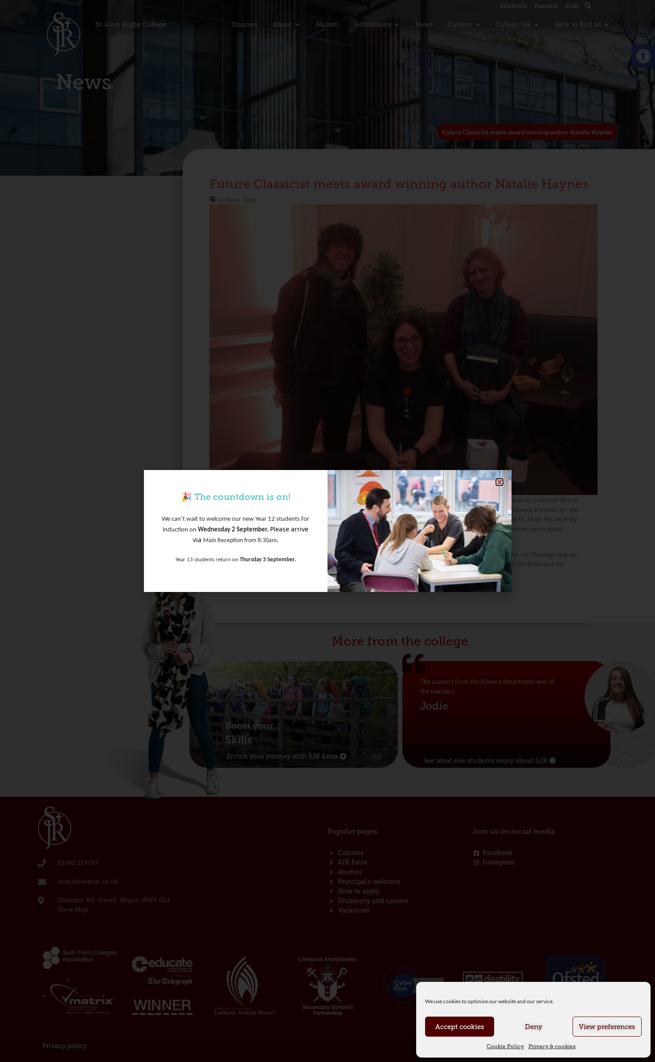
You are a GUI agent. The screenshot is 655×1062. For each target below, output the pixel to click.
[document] (327, 531)
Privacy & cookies (552, 1046)
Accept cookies (459, 1027)
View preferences (607, 1027)
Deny (533, 1027)
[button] (499, 482)
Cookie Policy (505, 1046)
